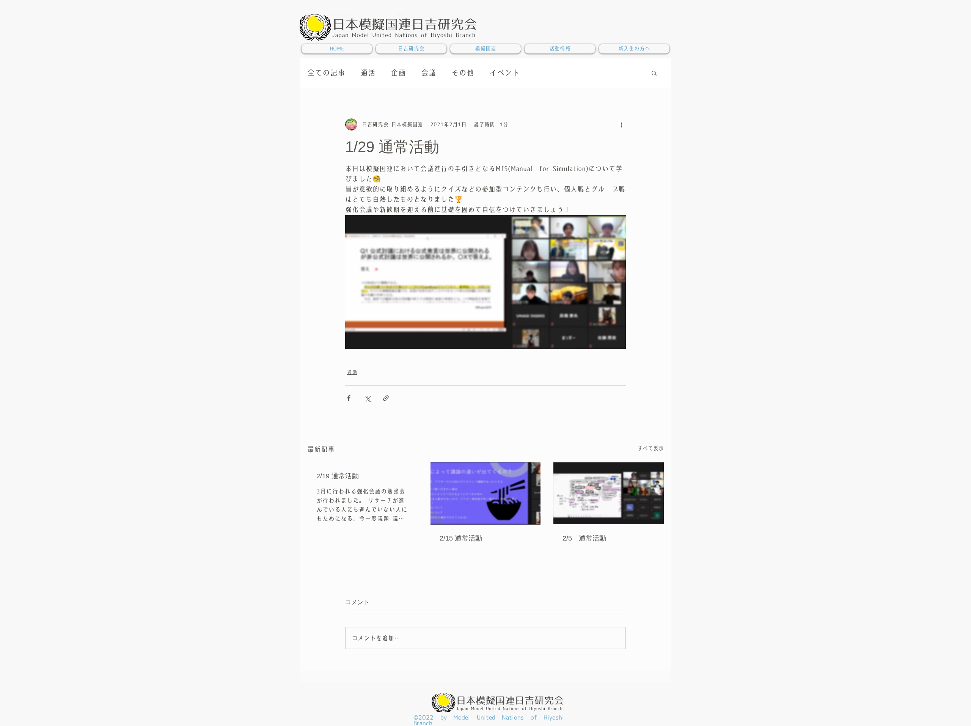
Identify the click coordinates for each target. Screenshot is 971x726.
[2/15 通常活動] (486, 493)
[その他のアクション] (621, 124)
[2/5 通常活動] (608, 493)
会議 (428, 73)
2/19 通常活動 (337, 476)
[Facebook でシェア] (348, 398)
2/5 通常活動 (584, 538)
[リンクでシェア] (386, 398)
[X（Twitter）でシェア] (367, 398)
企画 (398, 73)
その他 (462, 73)
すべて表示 (650, 448)
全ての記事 (326, 73)
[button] (654, 73)
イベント (504, 73)
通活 (368, 73)
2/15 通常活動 (461, 538)
